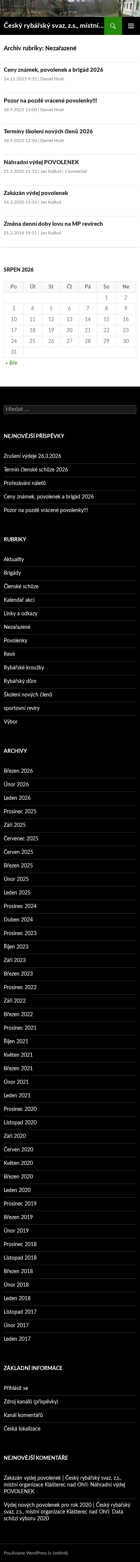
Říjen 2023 (16, 947)
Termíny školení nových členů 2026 (48, 131)
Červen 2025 (18, 852)
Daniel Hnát (52, 79)
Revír (9, 654)
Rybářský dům (20, 681)
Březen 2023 (18, 974)
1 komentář (76, 171)
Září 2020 (15, 1136)
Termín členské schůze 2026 (36, 470)
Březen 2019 (18, 1217)
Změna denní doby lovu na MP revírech (53, 224)
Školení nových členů (28, 695)
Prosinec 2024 (20, 906)
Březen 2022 (18, 1014)
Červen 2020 (18, 1150)
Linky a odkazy (20, 613)
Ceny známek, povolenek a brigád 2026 (53, 70)
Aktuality (14, 559)
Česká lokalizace (22, 1429)
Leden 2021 (17, 1095)
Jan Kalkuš (50, 171)
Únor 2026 (16, 784)
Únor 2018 (16, 1285)
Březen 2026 (18, 771)
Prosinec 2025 (20, 811)
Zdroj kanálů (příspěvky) (31, 1402)
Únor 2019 (16, 1231)
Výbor (11, 722)
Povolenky (15, 641)
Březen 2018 (18, 1271)
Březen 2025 (18, 866)
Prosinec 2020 (20, 1109)
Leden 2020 (17, 1190)
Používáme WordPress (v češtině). (36, 1553)
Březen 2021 (18, 1068)
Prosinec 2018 (20, 1244)
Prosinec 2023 (20, 933)
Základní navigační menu (131, 26)
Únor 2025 (16, 879)
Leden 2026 (17, 798)
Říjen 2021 (16, 1041)
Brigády (12, 573)
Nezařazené (17, 627)
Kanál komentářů (23, 1415)
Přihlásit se (16, 1388)
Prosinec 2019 (20, 1204)
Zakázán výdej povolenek (36, 193)
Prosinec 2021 (20, 1028)
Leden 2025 (17, 893)
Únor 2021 (16, 1082)
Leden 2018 (17, 1298)
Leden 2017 (17, 1339)
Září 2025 (15, 825)
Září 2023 (15, 960)
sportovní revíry (22, 708)
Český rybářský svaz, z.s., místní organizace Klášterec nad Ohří (54, 26)
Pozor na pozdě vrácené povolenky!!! (50, 101)
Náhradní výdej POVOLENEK (41, 162)
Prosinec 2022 (20, 987)
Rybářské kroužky (24, 668)
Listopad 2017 (20, 1312)
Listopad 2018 (20, 1258)
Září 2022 (15, 1001)
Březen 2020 (18, 1177)
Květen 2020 (18, 1163)
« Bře (11, 363)
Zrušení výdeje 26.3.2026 (32, 456)
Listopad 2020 (20, 1122)
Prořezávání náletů (25, 483)
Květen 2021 (18, 1055)
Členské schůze (21, 586)
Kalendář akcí (19, 600)
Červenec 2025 (21, 838)
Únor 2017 (16, 1325)
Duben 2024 (18, 920)
